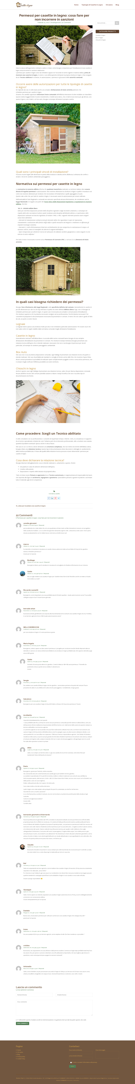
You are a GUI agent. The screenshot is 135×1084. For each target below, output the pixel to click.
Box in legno (99, 38)
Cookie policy (76, 1080)
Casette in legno (100, 35)
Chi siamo (20, 1052)
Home (19, 1050)
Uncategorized (55, 22)
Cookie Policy (21, 1059)
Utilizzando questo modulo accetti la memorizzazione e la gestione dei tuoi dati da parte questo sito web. (52, 1020)
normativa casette (54, 493)
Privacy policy (21, 1056)
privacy (95, 1062)
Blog (18, 1054)
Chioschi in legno (101, 40)
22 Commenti (66, 22)
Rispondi (41, 525)
